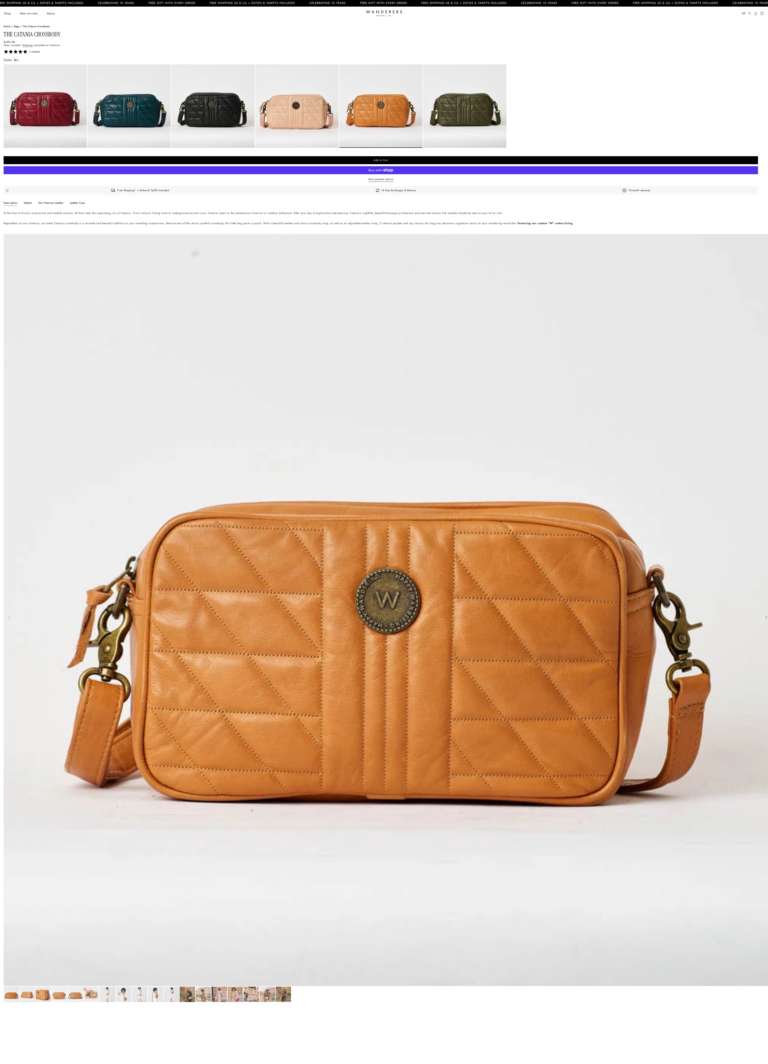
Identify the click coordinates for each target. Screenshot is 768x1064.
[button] (7, 13)
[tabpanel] (381, 222)
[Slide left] (9, 618)
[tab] (10, 203)
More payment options (380, 179)
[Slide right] (766, 618)
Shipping (27, 45)
